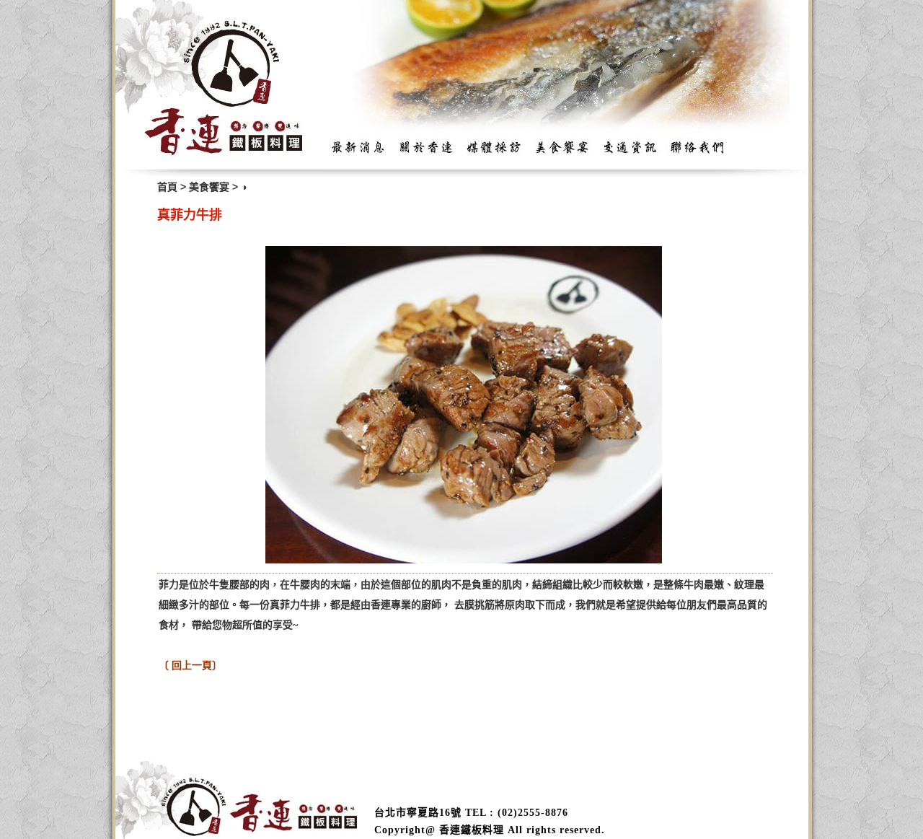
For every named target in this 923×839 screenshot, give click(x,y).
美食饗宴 (209, 187)
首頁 (167, 187)
